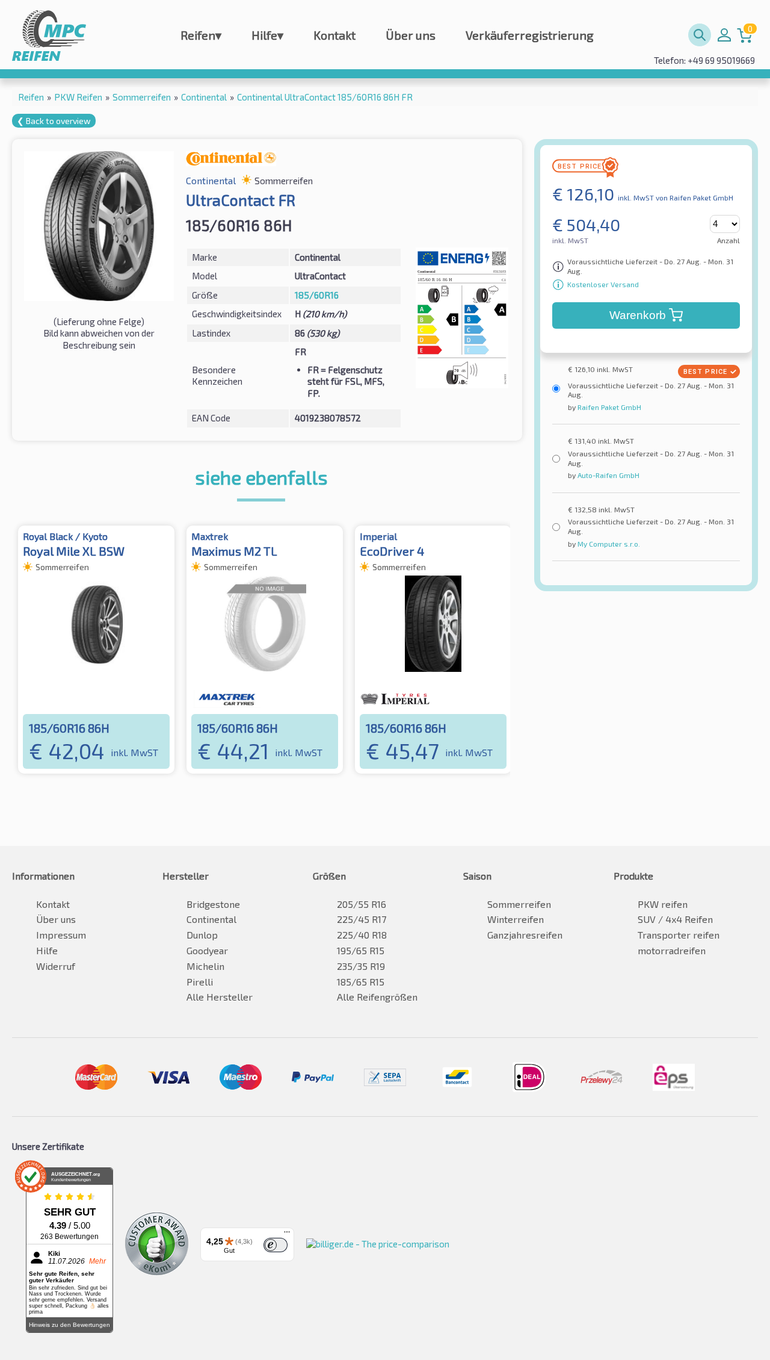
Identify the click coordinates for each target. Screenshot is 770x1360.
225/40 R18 (362, 934)
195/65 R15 (360, 950)
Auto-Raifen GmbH (607, 475)
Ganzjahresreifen (524, 934)
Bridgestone (213, 904)
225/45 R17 (361, 919)
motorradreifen (672, 950)
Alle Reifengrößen (377, 996)
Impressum (61, 934)
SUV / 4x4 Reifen (675, 919)
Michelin (205, 966)
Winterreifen (515, 919)
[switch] (275, 1245)
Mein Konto (724, 35)
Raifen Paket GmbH (608, 407)
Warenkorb (637, 315)
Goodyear (207, 950)
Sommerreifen (519, 904)
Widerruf (55, 966)
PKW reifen (663, 904)
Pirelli (199, 981)
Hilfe (267, 35)
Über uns (411, 35)
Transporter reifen (678, 934)
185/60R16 (317, 295)
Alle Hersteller (219, 996)
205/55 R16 (361, 904)
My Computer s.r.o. (608, 543)
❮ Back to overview (54, 121)
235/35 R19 (361, 966)
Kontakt (334, 35)
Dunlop (202, 934)
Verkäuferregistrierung (530, 35)
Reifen (200, 35)
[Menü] (287, 1235)
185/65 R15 (360, 981)
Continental (211, 919)
